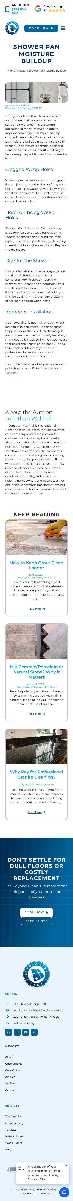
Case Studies (13, 1063)
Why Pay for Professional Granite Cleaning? (36, 774)
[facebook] (17, 1032)
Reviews (10, 1083)
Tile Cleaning (14, 1116)
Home (11, 70)
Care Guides (13, 1070)
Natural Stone (34, 577)
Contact (10, 1090)
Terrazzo (10, 1129)
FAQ (8, 1149)
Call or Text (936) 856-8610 (29, 1004)
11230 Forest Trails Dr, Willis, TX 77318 (36, 1016)
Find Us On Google (24, 1023)
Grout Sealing (14, 1123)
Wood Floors (13, 1142)
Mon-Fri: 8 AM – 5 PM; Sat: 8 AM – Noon (37, 1010)
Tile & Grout (50, 577)
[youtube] (25, 1032)
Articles (22, 70)
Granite (49, 784)
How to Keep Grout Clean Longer (36, 565)
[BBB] (11, 1167)
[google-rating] (50, 6)
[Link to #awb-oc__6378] (63, 28)
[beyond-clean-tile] (12, 22)
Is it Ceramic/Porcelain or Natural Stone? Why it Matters (36, 672)
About (9, 1057)
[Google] (8, 1032)
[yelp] (34, 1032)
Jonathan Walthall (19, 105)
